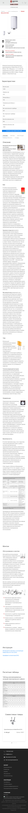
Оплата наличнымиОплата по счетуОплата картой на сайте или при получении (15, 46)
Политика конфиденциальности (11, 786)
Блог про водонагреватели (12, 759)
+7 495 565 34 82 (9, 751)
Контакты (6, 794)
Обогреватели (7, 773)
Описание (5, 135)
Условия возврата (8, 784)
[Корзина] (25, 3)
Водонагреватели (8, 767)
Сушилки (6, 771)
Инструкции (20, 135)
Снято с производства (13, 11)
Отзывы (17, 137)
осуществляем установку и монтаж (13, 51)
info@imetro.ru (9, 754)
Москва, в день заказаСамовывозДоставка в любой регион (11, 41)
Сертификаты (7, 782)
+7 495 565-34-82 (14, 7)
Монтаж (12, 135)
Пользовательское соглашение (11, 788)
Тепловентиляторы (8, 775)
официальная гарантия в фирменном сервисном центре (13, 56)
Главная (3, 11)
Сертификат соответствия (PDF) (11, 655)
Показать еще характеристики (14, 130)
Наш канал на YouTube (11, 757)
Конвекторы (6, 769)
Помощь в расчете (7, 137)
